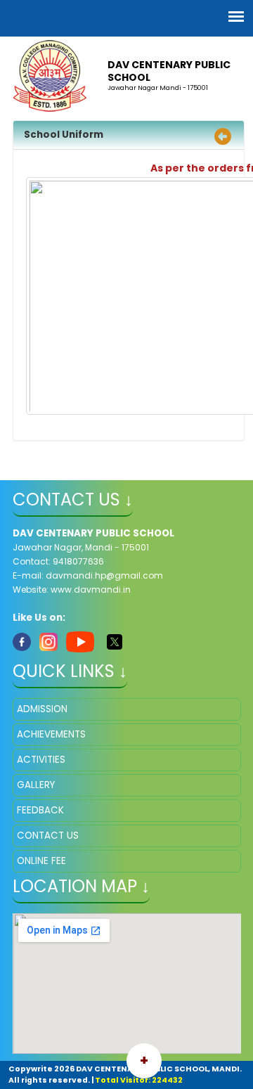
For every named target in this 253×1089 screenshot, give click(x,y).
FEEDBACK (40, 810)
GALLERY (36, 785)
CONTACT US (48, 835)
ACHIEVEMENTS (51, 734)
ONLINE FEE (41, 861)
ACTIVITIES (41, 759)
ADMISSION (42, 709)
